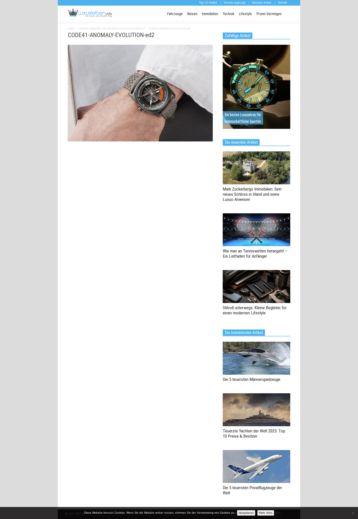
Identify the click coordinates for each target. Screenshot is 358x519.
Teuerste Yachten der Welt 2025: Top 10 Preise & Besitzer (254, 433)
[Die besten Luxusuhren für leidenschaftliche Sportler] (256, 86)
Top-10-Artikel (208, 2)
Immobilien (210, 14)
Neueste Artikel (261, 2)
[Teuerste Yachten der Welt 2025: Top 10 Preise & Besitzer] (256, 409)
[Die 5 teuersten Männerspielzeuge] (256, 358)
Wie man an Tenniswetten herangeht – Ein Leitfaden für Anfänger (255, 254)
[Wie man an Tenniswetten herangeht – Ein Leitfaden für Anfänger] (256, 229)
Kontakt (282, 2)
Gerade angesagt (234, 2)
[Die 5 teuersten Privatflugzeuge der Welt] (256, 466)
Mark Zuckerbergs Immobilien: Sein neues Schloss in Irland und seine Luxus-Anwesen (252, 194)
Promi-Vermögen (269, 14)
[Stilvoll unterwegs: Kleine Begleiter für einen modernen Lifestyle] (256, 286)
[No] (353, 513)
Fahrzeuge (175, 14)
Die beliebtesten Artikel (244, 332)
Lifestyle (245, 14)
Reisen (192, 14)
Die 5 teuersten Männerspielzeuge (251, 379)
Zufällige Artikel (237, 35)
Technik (228, 14)
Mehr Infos (265, 513)
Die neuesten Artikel (241, 142)
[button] (286, 13)
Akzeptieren (246, 513)
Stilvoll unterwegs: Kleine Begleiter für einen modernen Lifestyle (255, 310)
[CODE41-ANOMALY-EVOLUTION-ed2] (140, 94)
